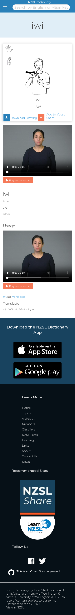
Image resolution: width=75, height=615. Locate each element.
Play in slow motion (20, 180)
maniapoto (19, 296)
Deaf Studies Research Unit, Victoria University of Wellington (35, 591)
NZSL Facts (30, 435)
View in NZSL (15, 607)
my (5, 296)
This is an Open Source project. (38, 571)
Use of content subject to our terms (31, 600)
